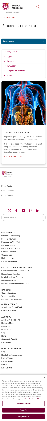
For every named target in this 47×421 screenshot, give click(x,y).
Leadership (5, 329)
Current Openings (8, 293)
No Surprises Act (8, 258)
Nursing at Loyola (8, 280)
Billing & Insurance (9, 239)
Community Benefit (9, 339)
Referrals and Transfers (10, 274)
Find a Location (7, 191)
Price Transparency (9, 261)
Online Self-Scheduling (10, 236)
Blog (3, 333)
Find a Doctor (6, 186)
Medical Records (8, 245)
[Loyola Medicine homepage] (12, 13)
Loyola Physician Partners (12, 277)
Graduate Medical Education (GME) (15, 271)
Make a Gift (5, 326)
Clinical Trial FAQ (8, 310)
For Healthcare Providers (11, 299)
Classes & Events (8, 252)
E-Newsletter (6, 368)
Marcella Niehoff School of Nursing (15, 284)
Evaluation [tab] (11, 66)
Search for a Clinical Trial (11, 307)
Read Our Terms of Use (33, 399)
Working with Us (8, 296)
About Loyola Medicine (10, 320)
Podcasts (5, 365)
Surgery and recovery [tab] (16, 71)
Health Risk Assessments (11, 355)
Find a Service (7, 195)
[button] (44, 5)
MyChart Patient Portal (10, 249)
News (3, 336)
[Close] (44, 377)
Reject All (23, 410)
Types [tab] (9, 56)
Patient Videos (7, 358)
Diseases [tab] (11, 61)
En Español (6, 342)
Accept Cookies (23, 417)
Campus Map (6, 255)
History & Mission (8, 323)
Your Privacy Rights (23, 403)
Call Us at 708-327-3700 (14, 157)
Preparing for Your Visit (10, 242)
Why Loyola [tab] (12, 52)
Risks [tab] (9, 75)
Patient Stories (7, 361)
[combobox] (23, 217)
